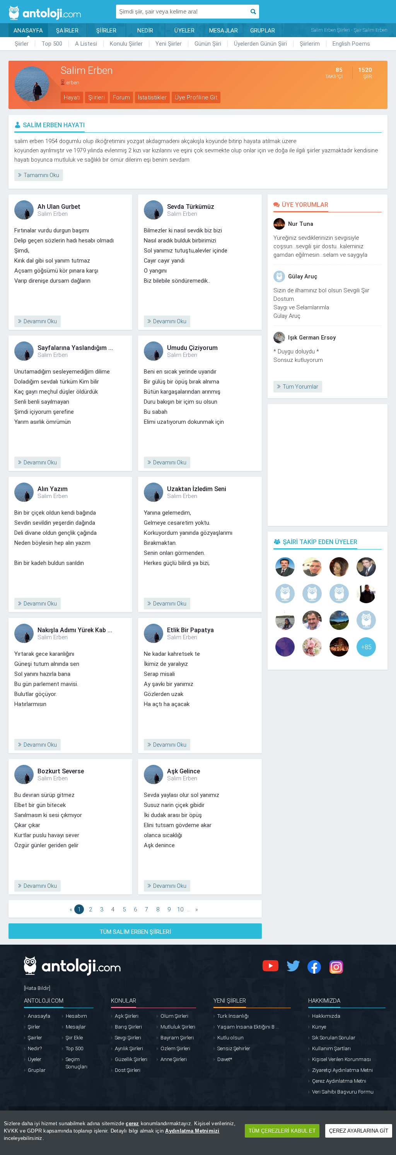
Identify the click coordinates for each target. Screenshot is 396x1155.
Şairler (35, 1038)
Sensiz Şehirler (233, 1048)
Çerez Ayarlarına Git (358, 1131)
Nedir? (35, 1048)
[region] (198, 1133)
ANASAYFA (28, 30)
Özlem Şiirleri (175, 1048)
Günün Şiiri (208, 43)
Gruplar (37, 1070)
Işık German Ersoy (312, 337)
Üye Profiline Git (196, 97)
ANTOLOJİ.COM (43, 1000)
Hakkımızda (326, 1016)
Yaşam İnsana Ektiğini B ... (248, 1027)
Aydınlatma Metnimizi (192, 1131)
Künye (319, 1027)
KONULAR (123, 1000)
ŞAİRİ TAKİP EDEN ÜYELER (320, 542)
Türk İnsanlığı (233, 1016)
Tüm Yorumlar (300, 387)
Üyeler (34, 1059)
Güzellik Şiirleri (131, 1059)
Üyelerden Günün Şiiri (260, 43)
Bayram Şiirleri (177, 1038)
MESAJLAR (223, 30)
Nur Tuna (300, 223)
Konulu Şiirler (126, 43)
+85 (366, 647)
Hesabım (76, 1016)
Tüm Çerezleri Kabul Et (282, 1131)
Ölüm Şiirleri (174, 1016)
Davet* (224, 1059)
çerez (132, 1123)
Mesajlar (76, 1027)
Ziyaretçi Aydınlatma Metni (342, 1070)
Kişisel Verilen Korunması (341, 1059)
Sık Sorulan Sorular (333, 1038)
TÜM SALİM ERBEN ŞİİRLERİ (135, 931)
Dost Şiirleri (127, 1070)
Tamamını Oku (41, 175)
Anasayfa (39, 1016)
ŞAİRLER (67, 30)
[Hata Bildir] (37, 988)
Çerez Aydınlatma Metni (339, 1081)
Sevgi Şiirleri (128, 1038)
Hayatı (72, 97)
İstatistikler (152, 97)
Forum (121, 97)
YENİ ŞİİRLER (229, 1000)
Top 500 (51, 43)
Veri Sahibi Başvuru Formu (343, 1092)
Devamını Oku (40, 321)
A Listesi (86, 43)
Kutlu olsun (230, 1038)
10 (180, 909)
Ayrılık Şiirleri (129, 1048)
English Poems (351, 43)
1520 (365, 73)
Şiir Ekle (74, 1038)
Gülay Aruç (302, 276)
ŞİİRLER (106, 30)
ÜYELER (184, 30)
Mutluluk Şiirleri (177, 1027)
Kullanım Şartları (331, 1048)
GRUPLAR (262, 30)
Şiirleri (96, 97)
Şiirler (22, 43)
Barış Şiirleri (128, 1027)
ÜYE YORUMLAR (305, 204)
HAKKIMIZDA (324, 1000)
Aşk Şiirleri (126, 1016)
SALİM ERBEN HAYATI (54, 125)
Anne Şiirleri (173, 1059)
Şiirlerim (310, 43)
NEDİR (145, 30)
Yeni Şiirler (168, 43)
